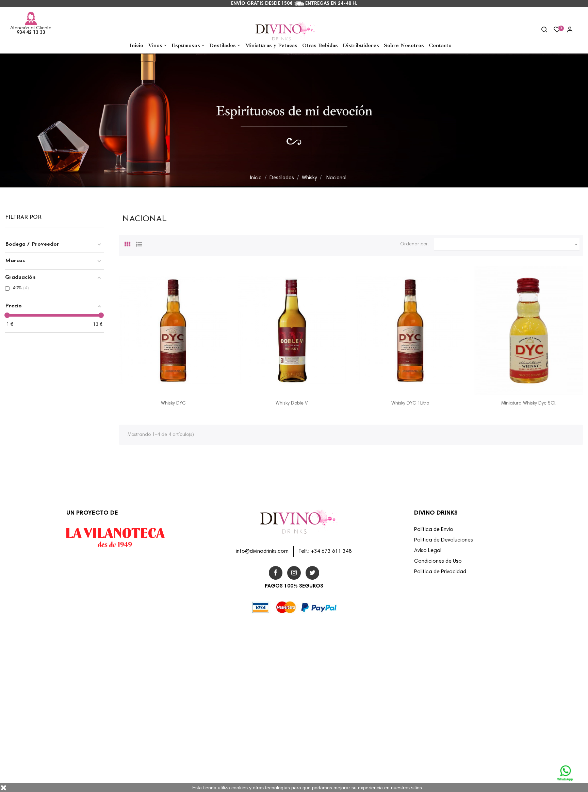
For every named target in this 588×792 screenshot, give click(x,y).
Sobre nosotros (314, 690)
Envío (304, 646)
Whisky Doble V (292, 403)
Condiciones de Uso (438, 561)
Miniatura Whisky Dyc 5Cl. (528, 403)
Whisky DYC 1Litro (410, 403)
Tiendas (307, 764)
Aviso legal (310, 661)
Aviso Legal (427, 550)
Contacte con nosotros (321, 734)
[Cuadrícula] (127, 243)
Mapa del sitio (313, 749)
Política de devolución (320, 720)
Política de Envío (433, 529)
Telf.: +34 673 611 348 (325, 551)
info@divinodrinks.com (262, 551)
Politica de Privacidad (440, 572)
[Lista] (139, 243)
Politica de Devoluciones (443, 540)
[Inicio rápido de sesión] (566, 30)
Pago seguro (311, 705)
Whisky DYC (173, 403)
